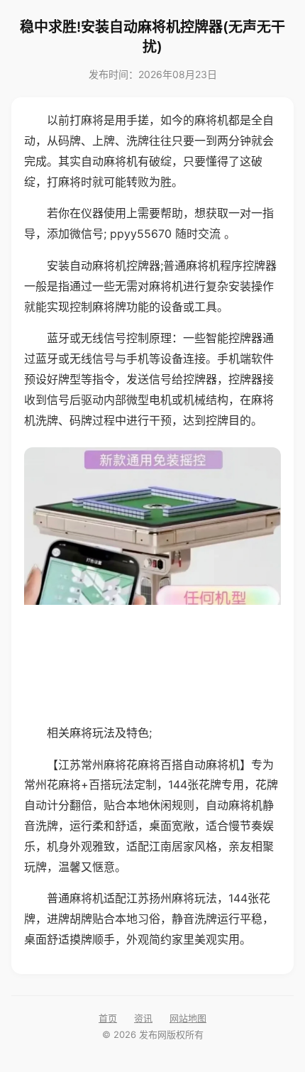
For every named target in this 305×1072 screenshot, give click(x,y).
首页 (108, 1018)
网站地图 (188, 1018)
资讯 (143, 1018)
